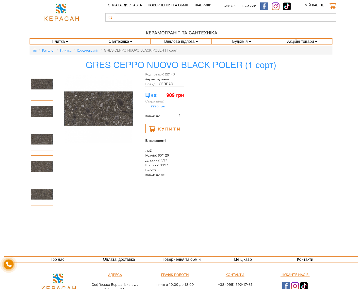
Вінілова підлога (180, 41)
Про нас (56, 259)
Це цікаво (243, 259)
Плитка (59, 41)
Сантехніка (119, 41)
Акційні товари (301, 41)
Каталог (48, 50)
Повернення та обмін (168, 4)
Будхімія (240, 41)
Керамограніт (88, 50)
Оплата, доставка (125, 4)
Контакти (305, 259)
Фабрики (203, 4)
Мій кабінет (315, 4)
